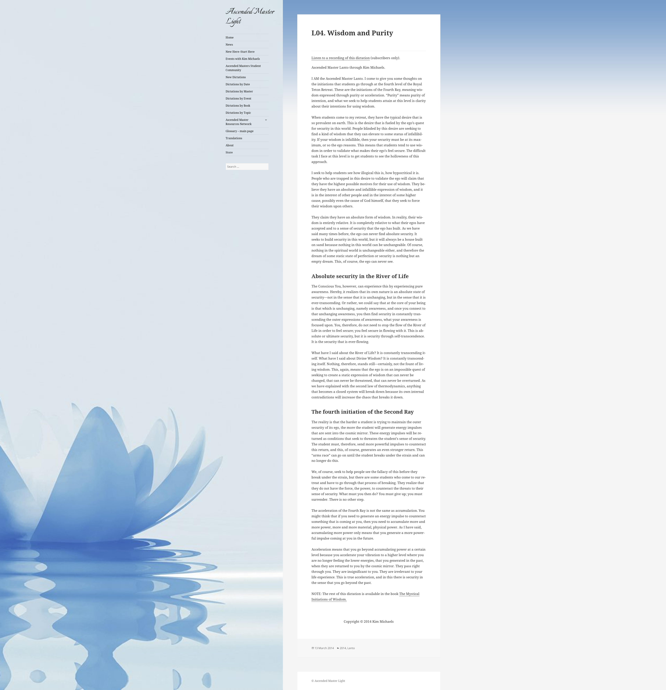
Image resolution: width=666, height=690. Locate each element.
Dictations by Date (238, 84)
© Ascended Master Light (328, 681)
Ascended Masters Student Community (243, 68)
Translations (234, 138)
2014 (343, 648)
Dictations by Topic (238, 113)
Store (229, 152)
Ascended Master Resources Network (238, 122)
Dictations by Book (238, 105)
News (229, 44)
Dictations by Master (239, 91)
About (230, 145)
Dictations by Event (238, 98)
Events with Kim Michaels (243, 59)
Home (230, 37)
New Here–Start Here (240, 52)
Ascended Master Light (250, 17)
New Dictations (236, 77)
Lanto (351, 648)
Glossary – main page (240, 131)
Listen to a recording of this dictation (340, 58)
